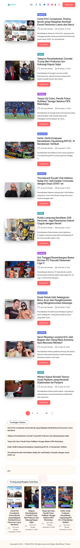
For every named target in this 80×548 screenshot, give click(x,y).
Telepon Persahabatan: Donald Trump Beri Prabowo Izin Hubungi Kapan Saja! (54, 61)
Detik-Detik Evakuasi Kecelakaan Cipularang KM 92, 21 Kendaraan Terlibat (56, 141)
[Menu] (31, 4)
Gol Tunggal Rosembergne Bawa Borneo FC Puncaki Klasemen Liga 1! (55, 260)
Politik (40, 54)
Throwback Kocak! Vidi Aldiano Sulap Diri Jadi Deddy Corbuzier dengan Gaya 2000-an (55, 181)
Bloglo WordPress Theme (60, 544)
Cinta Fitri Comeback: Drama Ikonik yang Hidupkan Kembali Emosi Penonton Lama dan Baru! (55, 21)
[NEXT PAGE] (52, 413)
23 (46, 413)
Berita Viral (42, 134)
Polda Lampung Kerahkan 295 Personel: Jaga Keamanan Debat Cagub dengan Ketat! (55, 220)
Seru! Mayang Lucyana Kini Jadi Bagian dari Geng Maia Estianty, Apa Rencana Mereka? (55, 339)
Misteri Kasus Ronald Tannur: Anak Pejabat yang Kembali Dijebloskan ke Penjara (53, 379)
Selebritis (41, 15)
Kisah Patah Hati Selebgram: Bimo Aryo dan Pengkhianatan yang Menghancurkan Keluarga (54, 300)
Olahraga (41, 94)
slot (8, 471)
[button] (69, 4)
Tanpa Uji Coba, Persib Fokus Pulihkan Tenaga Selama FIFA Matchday (54, 101)
